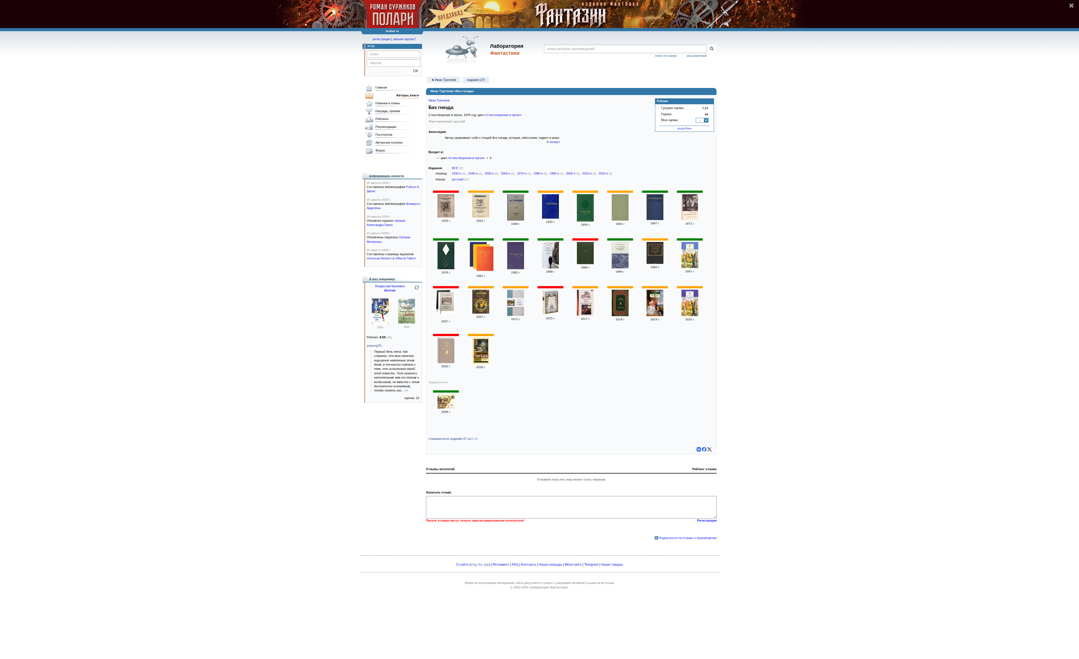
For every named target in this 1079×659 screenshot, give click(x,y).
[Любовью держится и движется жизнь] (481, 362)
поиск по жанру (666, 55)
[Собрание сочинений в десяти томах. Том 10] (620, 219)
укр (486, 565)
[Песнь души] (585, 263)
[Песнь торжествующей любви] (655, 315)
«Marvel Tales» (405, 258)
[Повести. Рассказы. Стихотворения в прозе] (516, 314)
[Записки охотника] (446, 407)
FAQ (515, 565)
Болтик (390, 290)
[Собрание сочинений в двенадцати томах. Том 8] (446, 268)
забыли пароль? (404, 39)
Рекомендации (385, 126)
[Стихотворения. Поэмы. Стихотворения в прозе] (550, 314)
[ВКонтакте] (699, 449)
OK (413, 71)
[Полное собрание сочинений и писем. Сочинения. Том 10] (516, 268)
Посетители (383, 134)
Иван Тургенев (439, 100)
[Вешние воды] (550, 267)
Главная (381, 87)
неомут (555, 142)
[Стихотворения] (550, 217)
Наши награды (550, 565)
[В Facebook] (704, 449)
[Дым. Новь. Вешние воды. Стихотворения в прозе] (485, 259)
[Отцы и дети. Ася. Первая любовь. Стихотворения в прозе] (585, 314)
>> (406, 390)
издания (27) (476, 79)
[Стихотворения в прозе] (446, 216)
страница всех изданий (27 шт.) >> (453, 438)
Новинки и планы (387, 103)
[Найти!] (712, 49)
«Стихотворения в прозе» (503, 115)
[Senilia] (655, 262)
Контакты (528, 565)
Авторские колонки (388, 142)
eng (474, 565)
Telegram (591, 565)
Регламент (501, 565)
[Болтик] (406, 322)
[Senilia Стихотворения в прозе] (447, 303)
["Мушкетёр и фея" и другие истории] (380, 322)
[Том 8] (585, 220)
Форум (380, 150)
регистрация (381, 39)
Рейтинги (381, 119)
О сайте (462, 565)
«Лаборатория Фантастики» (548, 587)
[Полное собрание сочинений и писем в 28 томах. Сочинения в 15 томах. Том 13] (655, 219)
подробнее (684, 128)
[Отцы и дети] (481, 312)
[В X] (709, 449)
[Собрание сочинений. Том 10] (516, 219)
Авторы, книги (407, 95)
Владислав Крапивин (390, 286)
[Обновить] (416, 289)
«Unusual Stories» (379, 258)
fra (480, 565)
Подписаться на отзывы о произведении (688, 538)
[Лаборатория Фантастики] (463, 50)
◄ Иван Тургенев (443, 79)
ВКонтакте (573, 565)
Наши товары (612, 565)
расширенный (697, 55)
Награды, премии (387, 111)
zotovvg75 (374, 345)
